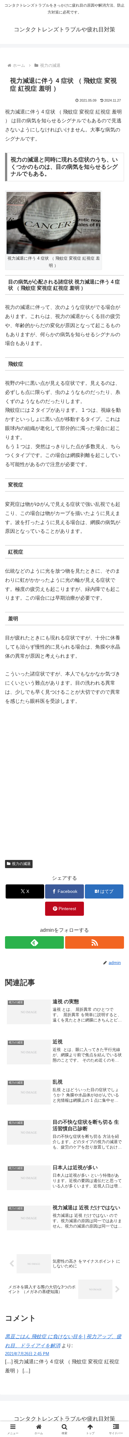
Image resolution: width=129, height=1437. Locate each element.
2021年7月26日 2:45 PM (27, 1353)
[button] (116, 1009)
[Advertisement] (64, 779)
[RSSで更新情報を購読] (94, 942)
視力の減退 (21, 864)
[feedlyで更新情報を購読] (34, 942)
